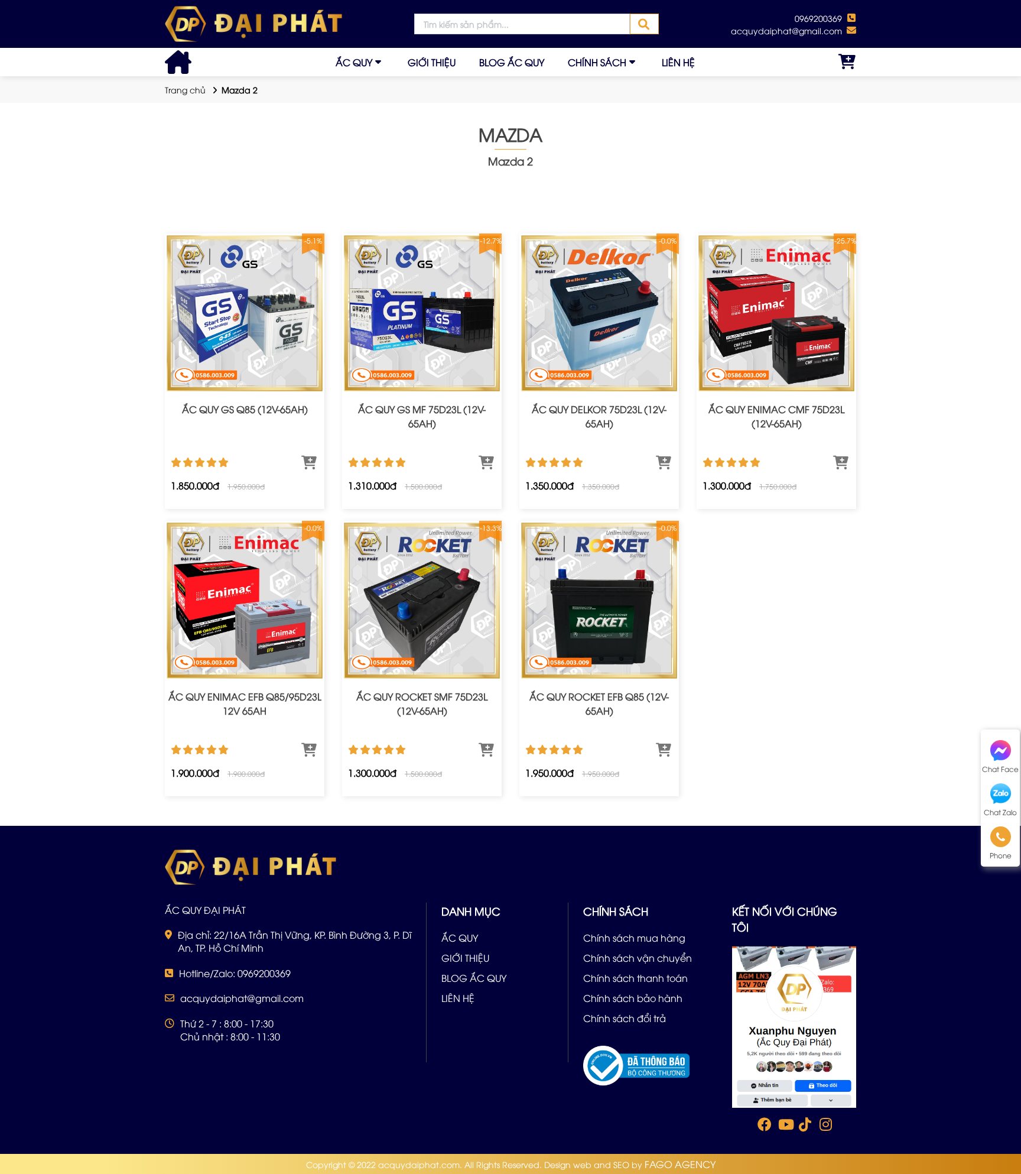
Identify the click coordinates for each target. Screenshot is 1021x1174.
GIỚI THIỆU (432, 62)
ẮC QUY (354, 62)
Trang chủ (185, 89)
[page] (763, 1126)
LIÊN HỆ (678, 62)
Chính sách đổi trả (624, 1017)
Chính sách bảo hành (632, 997)
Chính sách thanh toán (635, 977)
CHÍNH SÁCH (597, 62)
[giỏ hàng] (847, 62)
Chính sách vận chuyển (637, 957)
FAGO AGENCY (680, 1163)
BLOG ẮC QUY (511, 62)
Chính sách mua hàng (634, 937)
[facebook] (794, 1025)
